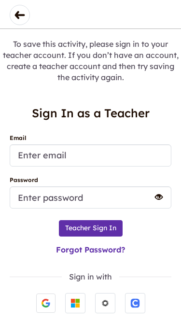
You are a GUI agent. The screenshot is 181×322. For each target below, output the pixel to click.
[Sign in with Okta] (105, 303)
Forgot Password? (90, 249)
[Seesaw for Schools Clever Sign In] (135, 303)
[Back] (20, 15)
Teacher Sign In (90, 228)
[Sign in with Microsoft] (75, 303)
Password (24, 179)
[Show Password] (154, 197)
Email (18, 137)
